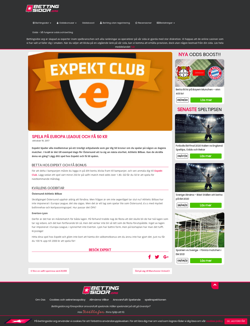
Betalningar (166, 22)
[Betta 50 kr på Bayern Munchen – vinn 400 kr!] (199, 73)
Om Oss (40, 299)
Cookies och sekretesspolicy (67, 299)
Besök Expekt (100, 249)
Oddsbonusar (67, 22)
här (133, 46)
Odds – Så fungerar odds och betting (52, 32)
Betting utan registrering (116, 22)
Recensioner (145, 22)
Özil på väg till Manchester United (151, 270)
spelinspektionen (155, 299)
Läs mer (206, 100)
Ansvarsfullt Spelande (127, 299)
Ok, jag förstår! (236, 321)
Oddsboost (88, 22)
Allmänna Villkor (99, 299)
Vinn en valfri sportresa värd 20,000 (49, 270)
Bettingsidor (42, 22)
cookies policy (214, 321)
